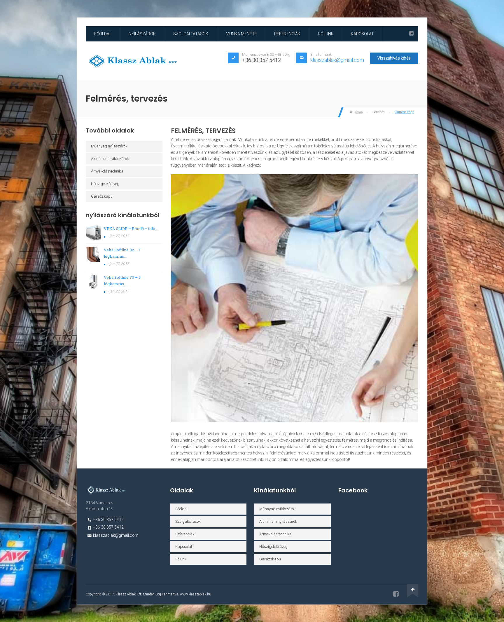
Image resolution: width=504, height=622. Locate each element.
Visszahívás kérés (394, 58)
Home (358, 112)
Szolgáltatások (190, 34)
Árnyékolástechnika (107, 171)
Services (378, 112)
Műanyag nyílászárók (109, 146)
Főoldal (102, 34)
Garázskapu (102, 196)
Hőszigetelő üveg (105, 184)
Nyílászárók (142, 34)
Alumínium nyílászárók (110, 158)
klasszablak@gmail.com (337, 60)
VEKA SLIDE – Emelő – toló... (131, 228)
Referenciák (287, 34)
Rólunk (326, 34)
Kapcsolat (362, 34)
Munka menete (241, 34)
